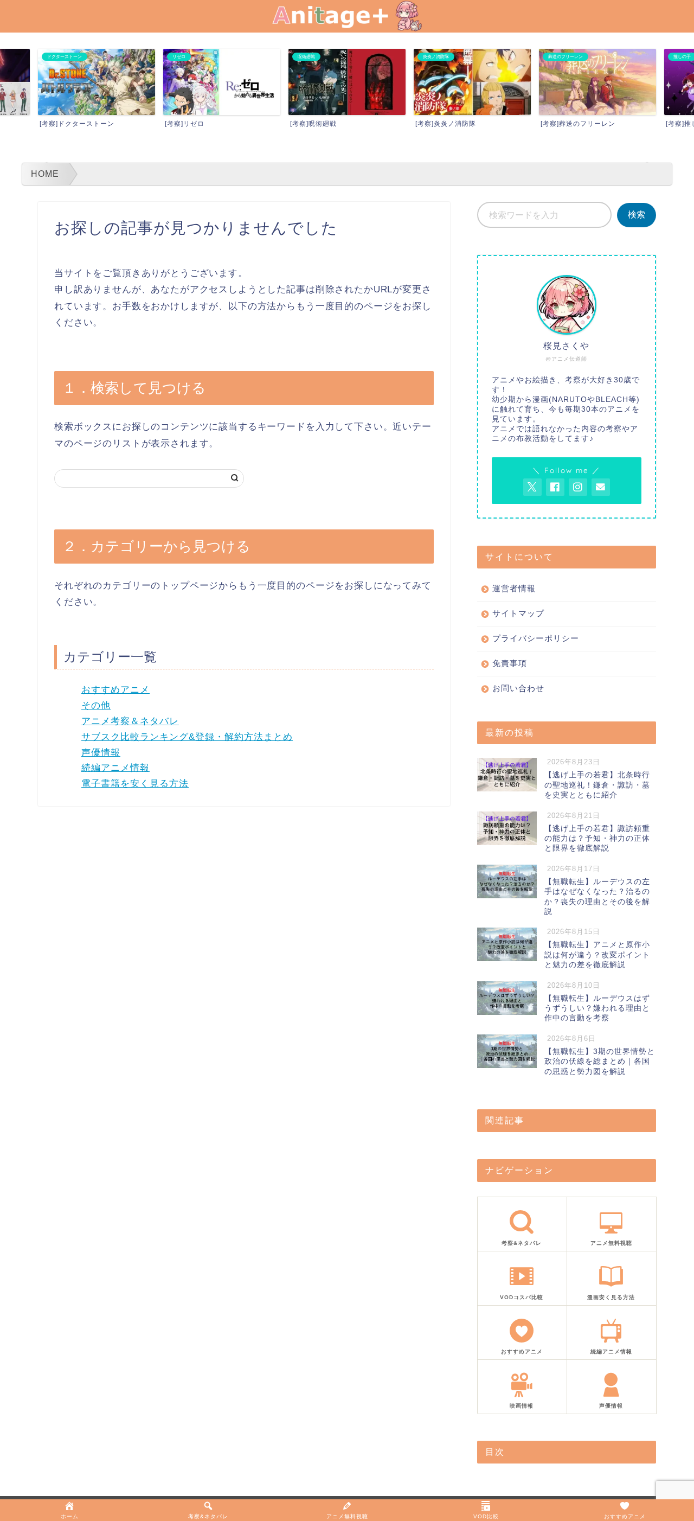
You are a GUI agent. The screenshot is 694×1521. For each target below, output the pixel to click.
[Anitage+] (347, 28)
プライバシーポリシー (535, 638)
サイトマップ (518, 613)
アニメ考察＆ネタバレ (130, 721)
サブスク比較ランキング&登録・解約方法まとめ (187, 737)
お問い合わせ (518, 688)
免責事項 (509, 663)
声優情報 (100, 752)
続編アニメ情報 (115, 768)
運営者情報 (514, 588)
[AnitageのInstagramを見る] (578, 487)
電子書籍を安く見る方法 (135, 783)
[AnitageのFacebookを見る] (555, 487)
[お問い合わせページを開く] (601, 487)
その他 (96, 705)
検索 (636, 214)
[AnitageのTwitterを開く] (532, 487)
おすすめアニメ (115, 690)
